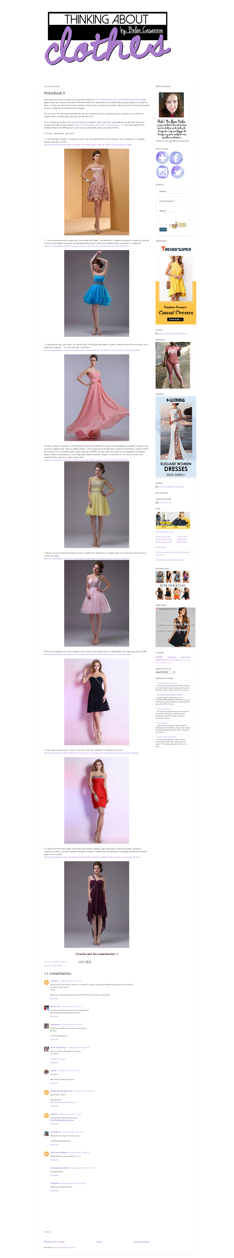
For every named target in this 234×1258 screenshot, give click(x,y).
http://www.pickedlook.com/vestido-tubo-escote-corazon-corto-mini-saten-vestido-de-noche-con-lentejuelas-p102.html (91, 752)
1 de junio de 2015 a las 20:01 (68, 1070)
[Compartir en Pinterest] (89, 961)
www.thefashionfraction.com (62, 1120)
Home (96, 78)
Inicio (99, 1241)
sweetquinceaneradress (60, 1167)
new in (182, 660)
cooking (168, 663)
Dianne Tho (55, 1006)
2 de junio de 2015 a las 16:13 (70, 1114)
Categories (136, 78)
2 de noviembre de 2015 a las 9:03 (82, 1168)
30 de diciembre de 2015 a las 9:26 (73, 1183)
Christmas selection (164, 709)
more (171, 660)
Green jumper (162, 723)
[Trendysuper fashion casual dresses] (176, 324)
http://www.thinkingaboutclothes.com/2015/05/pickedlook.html (117, 99)
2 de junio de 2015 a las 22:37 (73, 1132)
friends (176, 660)
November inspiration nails (167, 683)
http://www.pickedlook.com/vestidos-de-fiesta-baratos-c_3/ (99, 124)
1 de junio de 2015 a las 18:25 (72, 1024)
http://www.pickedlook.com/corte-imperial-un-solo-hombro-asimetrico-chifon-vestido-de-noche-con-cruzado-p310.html (92, 857)
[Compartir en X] (84, 961)
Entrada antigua (142, 1241)
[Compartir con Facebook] (87, 961)
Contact (121, 78)
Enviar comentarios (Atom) (64, 1247)
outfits (159, 657)
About (108, 78)
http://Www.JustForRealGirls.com (63, 1102)
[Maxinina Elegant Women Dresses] (176, 477)
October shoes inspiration (166, 737)
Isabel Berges (56, 1132)
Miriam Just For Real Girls (61, 1091)
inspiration (185, 657)
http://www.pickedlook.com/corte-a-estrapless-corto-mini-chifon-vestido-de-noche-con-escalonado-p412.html (88, 144)
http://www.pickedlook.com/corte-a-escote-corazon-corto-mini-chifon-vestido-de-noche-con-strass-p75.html (87, 654)
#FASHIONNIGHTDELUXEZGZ (170, 695)
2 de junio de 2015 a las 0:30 (83, 1091)
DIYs (157, 662)
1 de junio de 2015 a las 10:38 (70, 981)
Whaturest (55, 1183)
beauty (188, 660)
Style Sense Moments (59, 1152)
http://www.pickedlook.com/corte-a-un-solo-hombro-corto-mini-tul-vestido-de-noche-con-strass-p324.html (86, 558)
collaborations (57, 965)
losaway (54, 1070)
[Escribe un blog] (82, 961)
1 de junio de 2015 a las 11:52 (72, 1006)
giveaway (163, 662)
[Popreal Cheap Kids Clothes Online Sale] (172, 333)
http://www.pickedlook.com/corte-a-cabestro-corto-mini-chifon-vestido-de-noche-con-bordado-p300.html (86, 460)
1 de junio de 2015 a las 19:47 (78, 1047)
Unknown (54, 980)
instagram (172, 657)
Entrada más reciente (54, 1241)
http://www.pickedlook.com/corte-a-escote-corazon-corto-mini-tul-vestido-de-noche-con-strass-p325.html (86, 246)
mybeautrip (55, 1024)
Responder (54, 998)
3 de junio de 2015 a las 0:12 (78, 1152)
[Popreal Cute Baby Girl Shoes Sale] (170, 486)
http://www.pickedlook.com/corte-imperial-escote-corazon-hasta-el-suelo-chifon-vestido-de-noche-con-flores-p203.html (92, 350)
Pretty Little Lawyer (59, 1047)
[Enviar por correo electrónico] (79, 961)
